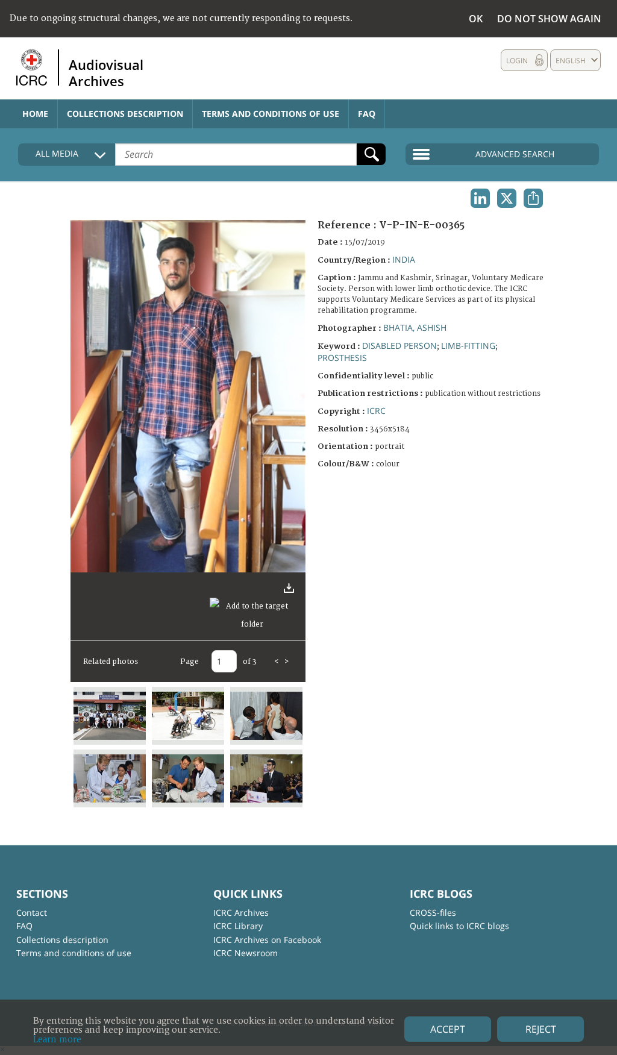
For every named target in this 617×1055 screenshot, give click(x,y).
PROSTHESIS (342, 357)
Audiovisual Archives (106, 72)
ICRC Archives (241, 912)
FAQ (366, 113)
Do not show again (549, 18)
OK (476, 18)
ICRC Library (238, 925)
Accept (447, 1029)
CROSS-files (433, 912)
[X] (506, 198)
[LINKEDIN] (480, 198)
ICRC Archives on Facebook (267, 939)
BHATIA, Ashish (414, 327)
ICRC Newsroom (245, 953)
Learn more (57, 1040)
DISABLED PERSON (399, 345)
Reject (540, 1029)
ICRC (376, 410)
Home (35, 113)
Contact (31, 912)
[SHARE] (533, 198)
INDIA (403, 259)
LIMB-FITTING (468, 345)
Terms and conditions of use (270, 113)
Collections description (125, 113)
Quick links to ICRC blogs (459, 925)
